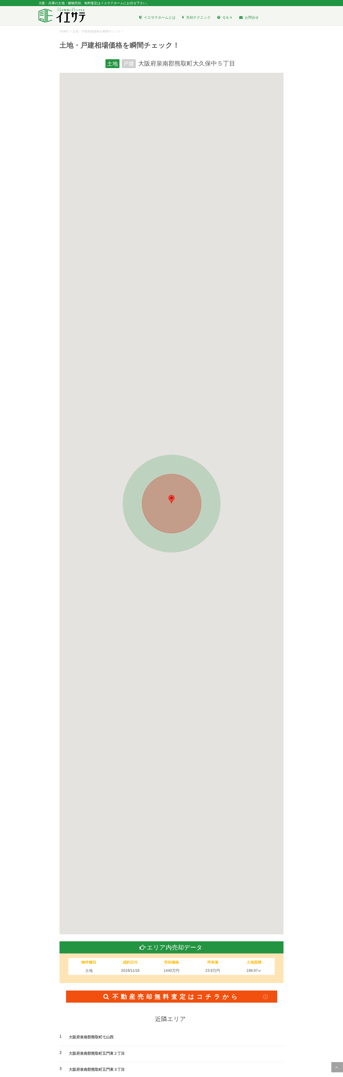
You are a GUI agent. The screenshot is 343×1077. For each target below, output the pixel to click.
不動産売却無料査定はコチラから (176, 996)
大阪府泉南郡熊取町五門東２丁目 (97, 1053)
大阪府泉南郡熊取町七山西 (91, 1037)
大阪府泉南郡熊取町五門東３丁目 (97, 1069)
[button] (171, 499)
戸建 (128, 64)
